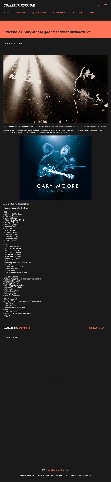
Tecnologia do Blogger (57, 470)
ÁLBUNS (21, 12)
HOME (6, 12)
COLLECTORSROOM (19, 5)
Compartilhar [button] (96, 328)
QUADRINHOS (39, 12)
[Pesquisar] (99, 5)
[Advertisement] (55, 435)
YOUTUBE (77, 12)
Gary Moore (25, 328)
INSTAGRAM (59, 12)
